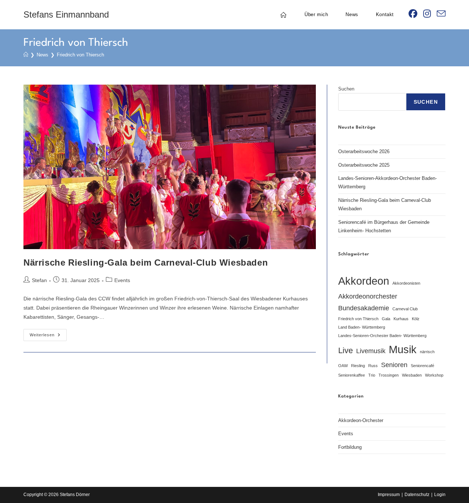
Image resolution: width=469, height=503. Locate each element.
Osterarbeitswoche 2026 (363, 151)
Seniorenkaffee (351, 375)
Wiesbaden (412, 375)
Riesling (358, 365)
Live (345, 350)
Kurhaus (401, 319)
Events (122, 280)
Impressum (389, 494)
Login (440, 494)
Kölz (416, 319)
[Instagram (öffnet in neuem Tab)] (427, 13)
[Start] (25, 55)
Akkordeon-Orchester (360, 420)
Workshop (434, 375)
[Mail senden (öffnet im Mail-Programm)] (441, 14)
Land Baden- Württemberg (361, 327)
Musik (403, 349)
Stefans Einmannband (66, 14)
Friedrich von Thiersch (80, 55)
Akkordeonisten (406, 283)
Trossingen (388, 375)
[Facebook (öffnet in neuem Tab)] (413, 13)
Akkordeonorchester (367, 296)
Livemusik (370, 351)
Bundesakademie (363, 308)
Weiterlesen (48, 336)
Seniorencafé (422, 365)
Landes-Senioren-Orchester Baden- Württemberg (382, 335)
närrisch (427, 351)
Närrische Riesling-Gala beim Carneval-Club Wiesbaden (145, 262)
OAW (343, 365)
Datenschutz (417, 494)
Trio (371, 375)
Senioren (394, 365)
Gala (386, 319)
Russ (373, 365)
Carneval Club (405, 309)
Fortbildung (350, 447)
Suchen (346, 89)
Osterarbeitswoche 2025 (363, 165)
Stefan (39, 280)
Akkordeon (363, 281)
